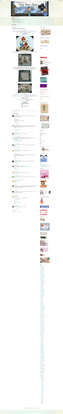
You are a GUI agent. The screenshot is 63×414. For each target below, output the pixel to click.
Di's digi (42, 291)
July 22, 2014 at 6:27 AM (17, 173)
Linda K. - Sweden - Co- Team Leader (45, 91)
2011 (41, 401)
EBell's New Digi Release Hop (42, 386)
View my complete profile (46, 64)
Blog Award (42, 274)
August (42, 383)
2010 (41, 402)
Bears (41, 272)
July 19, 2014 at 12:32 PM (17, 151)
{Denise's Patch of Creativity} (17, 140)
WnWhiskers (42, 373)
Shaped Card (42, 347)
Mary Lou (41, 139)
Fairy (41, 301)
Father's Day (42, 302)
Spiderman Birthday (42, 348)
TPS (41, 363)
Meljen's (42, 324)
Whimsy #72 (23, 101)
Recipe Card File (43, 339)
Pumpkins (42, 337)
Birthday (42, 273)
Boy (41, 279)
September (42, 381)
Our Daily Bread (42, 330)
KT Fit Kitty (15, 114)
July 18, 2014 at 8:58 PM (17, 130)
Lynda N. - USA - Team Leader (44, 90)
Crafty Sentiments (42, 289)
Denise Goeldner (16, 136)
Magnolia (42, 323)
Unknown (15, 171)
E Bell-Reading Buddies (42, 295)
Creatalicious (42, 290)
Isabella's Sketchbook (42, 317)
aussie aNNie (15, 124)
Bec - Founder (41, 132)
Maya (41, 98)
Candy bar (42, 282)
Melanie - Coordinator (42, 133)
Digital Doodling (42, 292)
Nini (40, 141)
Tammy (41, 144)
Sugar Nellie (42, 352)
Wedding (42, 369)
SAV (41, 342)
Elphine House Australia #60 (21, 99)
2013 (41, 399)
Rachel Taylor (41, 142)
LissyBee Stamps (43, 320)
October (42, 380)
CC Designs (42, 283)
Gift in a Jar (42, 313)
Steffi (40, 143)
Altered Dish (42, 267)
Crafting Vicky (16, 175)
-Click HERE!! (22, 19)
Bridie (15, 195)
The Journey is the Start (17, 129)
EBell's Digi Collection (26, 34)
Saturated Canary (42, 341)
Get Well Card (42, 307)
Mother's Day (42, 326)
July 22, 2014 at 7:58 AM (17, 177)
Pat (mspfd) (15, 205)
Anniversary (42, 268)
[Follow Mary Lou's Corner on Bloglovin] (43, 46)
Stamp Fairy (42, 351)
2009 (41, 403)
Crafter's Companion (42, 288)
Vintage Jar (42, 367)
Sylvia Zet (42, 354)
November (42, 379)
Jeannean (15, 132)
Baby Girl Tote (42, 271)
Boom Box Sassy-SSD (42, 278)
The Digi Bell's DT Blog (21, 96)
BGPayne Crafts (18, 202)
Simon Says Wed (22, 100)
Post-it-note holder (42, 335)
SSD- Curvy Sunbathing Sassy (42, 350)
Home (25, 210)
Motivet (41, 327)
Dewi (40, 136)
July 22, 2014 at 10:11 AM (17, 182)
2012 (41, 400)
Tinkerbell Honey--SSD (42, 361)
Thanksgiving (42, 357)
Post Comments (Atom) (18, 211)
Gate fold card (42, 306)
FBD (41, 303)
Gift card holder (42, 311)
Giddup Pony (42, 308)
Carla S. (15, 190)
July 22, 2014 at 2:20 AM (17, 169)
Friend (41, 305)
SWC (41, 353)
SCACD (42, 343)
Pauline (42, 99)
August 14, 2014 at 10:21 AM (17, 207)
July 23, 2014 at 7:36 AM (17, 193)
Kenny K (42, 319)
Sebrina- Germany (43, 94)
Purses (41, 338)
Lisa (40, 138)
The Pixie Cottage (42, 165)
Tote (41, 362)
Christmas (42, 284)
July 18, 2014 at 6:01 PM (17, 122)
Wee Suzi (42, 370)
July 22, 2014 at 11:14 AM (17, 188)
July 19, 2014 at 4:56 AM (17, 147)
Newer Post (13, 210)
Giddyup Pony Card (43, 391)
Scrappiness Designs (42, 346)
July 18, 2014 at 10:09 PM (17, 134)
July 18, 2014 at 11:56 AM (17, 117)
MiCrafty (42, 325)
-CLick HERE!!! (23, 22)
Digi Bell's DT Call (42, 390)
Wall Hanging (42, 368)
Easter (41, 296)
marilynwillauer (16, 149)
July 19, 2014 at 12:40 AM (17, 141)
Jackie (41, 137)
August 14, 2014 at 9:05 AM (17, 203)
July (42, 384)
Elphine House (42, 298)
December (42, 378)
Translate (17, 25)
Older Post (36, 210)
